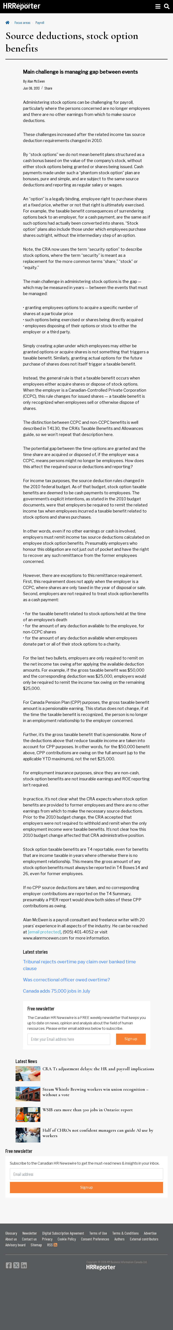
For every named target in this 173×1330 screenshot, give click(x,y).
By (34, 81)
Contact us (29, 1238)
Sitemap (36, 1244)
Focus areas (22, 22)
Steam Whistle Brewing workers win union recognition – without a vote (95, 1092)
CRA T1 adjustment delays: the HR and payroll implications (98, 1069)
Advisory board (15, 1244)
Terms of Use (98, 1233)
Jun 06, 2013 (31, 88)
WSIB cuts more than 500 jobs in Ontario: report (88, 1110)
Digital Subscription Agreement (63, 1233)
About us (11, 1238)
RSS (50, 1244)
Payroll (40, 22)
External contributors (144, 1238)
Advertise (150, 1233)
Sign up (131, 1039)
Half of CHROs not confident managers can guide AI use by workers (98, 1133)
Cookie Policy (67, 1238)
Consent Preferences (95, 1238)
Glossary (11, 1233)
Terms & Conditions (125, 1233)
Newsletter (29, 1233)
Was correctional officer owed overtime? (66, 979)
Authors (119, 1238)
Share (48, 88)
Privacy (47, 1238)
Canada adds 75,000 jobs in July (56, 991)
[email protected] (44, 932)
